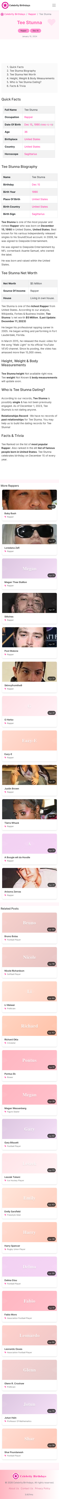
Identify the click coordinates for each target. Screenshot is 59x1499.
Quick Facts (17, 66)
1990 (37, 124)
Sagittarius (30, 153)
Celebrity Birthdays (19, 5)
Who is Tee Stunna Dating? (25, 82)
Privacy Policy (42, 1488)
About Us (14, 1488)
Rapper (32, 14)
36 (25, 131)
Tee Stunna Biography (23, 70)
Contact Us (27, 1488)
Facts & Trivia (18, 85)
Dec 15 (28, 124)
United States (32, 139)
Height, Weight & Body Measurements (32, 78)
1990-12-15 (46, 124)
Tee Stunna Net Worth (23, 74)
